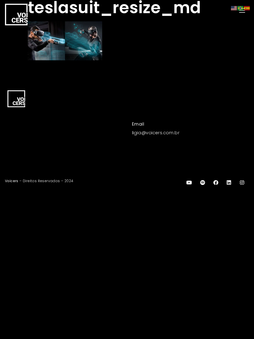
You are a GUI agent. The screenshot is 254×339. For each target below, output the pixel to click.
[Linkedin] (229, 183)
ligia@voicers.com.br (156, 133)
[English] (234, 8)
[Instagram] (242, 183)
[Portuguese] (240, 8)
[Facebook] (216, 183)
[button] (189, 11)
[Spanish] (247, 8)
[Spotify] (202, 183)
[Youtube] (189, 183)
